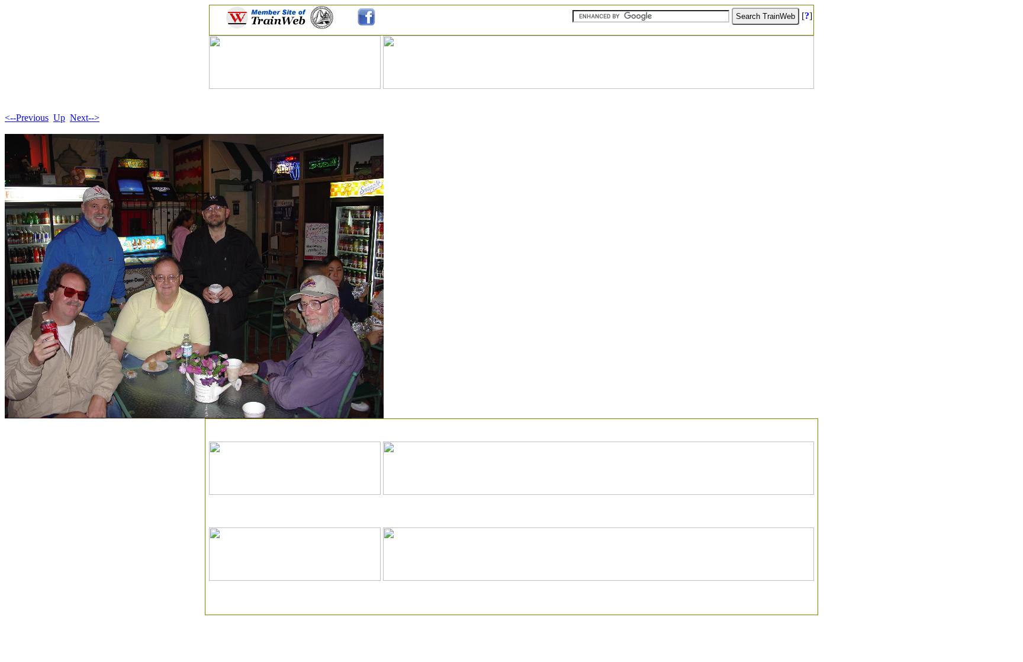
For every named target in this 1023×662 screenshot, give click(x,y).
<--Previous (27, 118)
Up (59, 118)
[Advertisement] (511, 426)
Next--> (84, 118)
